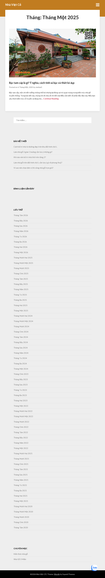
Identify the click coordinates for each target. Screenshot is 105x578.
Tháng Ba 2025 (20, 300)
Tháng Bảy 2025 (21, 284)
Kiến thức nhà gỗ (21, 554)
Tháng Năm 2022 (21, 443)
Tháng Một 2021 (21, 501)
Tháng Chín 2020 (21, 522)
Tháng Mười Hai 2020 (23, 506)
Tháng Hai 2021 (20, 496)
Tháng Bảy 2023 (21, 379)
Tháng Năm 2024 (21, 353)
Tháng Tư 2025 (20, 295)
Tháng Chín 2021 (21, 464)
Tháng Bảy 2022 (21, 437)
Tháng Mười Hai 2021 (23, 453)
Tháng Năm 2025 (21, 289)
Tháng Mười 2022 (21, 422)
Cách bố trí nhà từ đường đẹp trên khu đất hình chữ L (35, 147)
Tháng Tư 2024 (20, 358)
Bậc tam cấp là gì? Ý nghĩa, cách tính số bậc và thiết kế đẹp (41, 82)
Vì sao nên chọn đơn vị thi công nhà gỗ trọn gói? (33, 168)
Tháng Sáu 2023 (21, 384)
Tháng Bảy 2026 (21, 220)
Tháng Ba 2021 (20, 490)
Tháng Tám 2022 (21, 432)
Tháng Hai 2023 (20, 400)
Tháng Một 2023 (21, 406)
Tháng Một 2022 (21, 448)
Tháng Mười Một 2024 (23, 321)
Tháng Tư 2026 (20, 236)
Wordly (57, 574)
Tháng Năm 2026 (21, 231)
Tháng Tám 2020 (21, 527)
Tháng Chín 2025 (21, 273)
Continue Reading (51, 98)
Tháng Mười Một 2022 (23, 416)
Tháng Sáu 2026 (21, 226)
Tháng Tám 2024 (21, 337)
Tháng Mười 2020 (21, 517)
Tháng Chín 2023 (21, 374)
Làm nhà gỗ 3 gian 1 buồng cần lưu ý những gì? (33, 152)
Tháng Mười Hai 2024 (23, 316)
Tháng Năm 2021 (21, 480)
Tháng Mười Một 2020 (23, 511)
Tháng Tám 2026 (21, 215)
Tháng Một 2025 (21, 310)
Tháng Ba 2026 (20, 242)
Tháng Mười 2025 (21, 268)
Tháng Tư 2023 (20, 390)
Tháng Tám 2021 (21, 469)
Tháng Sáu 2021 (21, 475)
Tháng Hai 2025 (20, 305)
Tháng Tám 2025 (21, 279)
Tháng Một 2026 (21, 252)
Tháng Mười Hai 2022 (23, 411)
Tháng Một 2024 (21, 369)
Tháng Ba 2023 (20, 395)
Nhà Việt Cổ (13, 4)
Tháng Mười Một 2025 (23, 263)
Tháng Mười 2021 (21, 459)
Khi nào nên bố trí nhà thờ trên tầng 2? (30, 157)
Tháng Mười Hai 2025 (23, 257)
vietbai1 (39, 87)
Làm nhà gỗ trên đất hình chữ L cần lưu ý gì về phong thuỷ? (38, 162)
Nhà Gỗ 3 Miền (20, 559)
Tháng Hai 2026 (20, 247)
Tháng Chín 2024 (21, 332)
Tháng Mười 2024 (21, 326)
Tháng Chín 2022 (21, 427)
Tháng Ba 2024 (20, 363)
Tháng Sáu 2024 (21, 347)
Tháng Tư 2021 (20, 485)
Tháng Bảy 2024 (21, 342)
